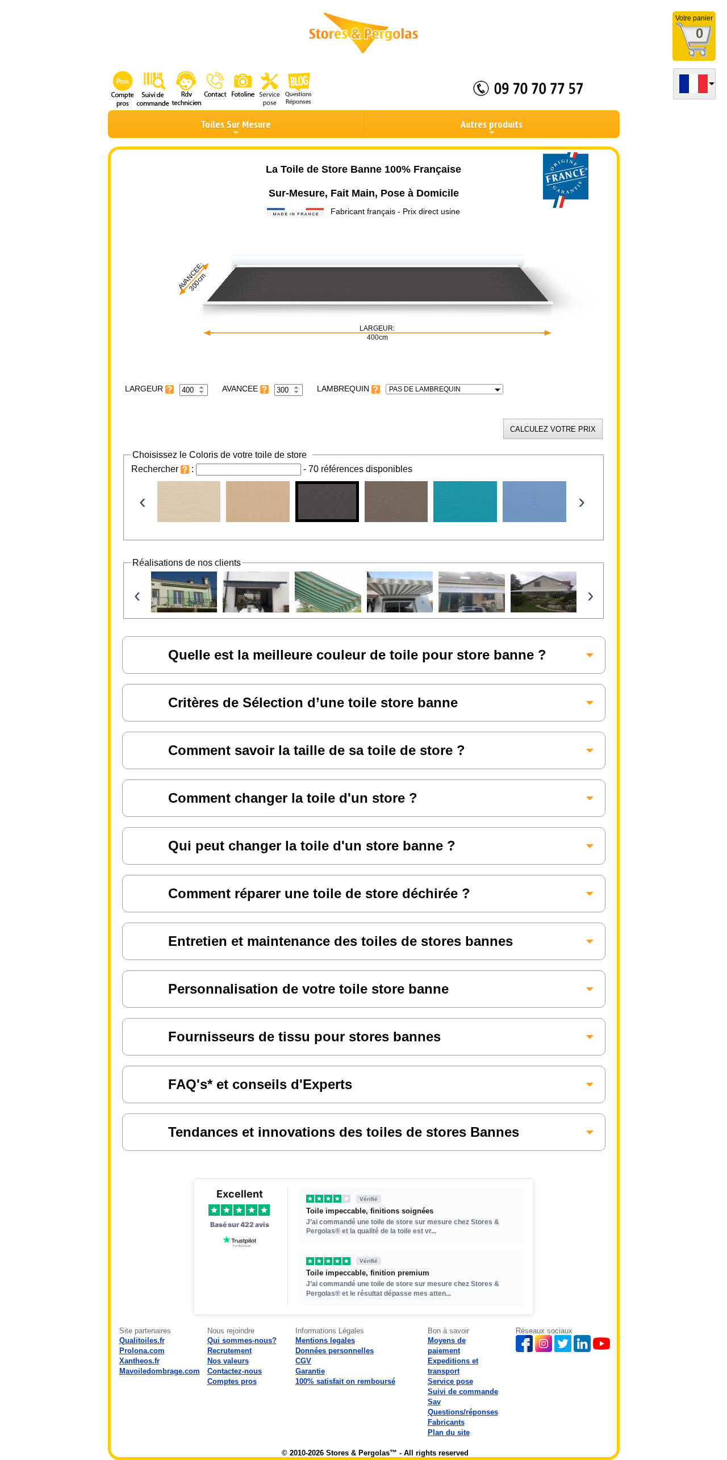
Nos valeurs (228, 1361)
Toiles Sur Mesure (235, 124)
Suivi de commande (463, 1391)
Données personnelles (334, 1350)
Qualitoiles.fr (142, 1340)
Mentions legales (325, 1340)
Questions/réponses (463, 1412)
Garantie (310, 1371)
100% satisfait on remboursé (345, 1381)
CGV (303, 1361)
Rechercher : (163, 469)
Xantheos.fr (139, 1361)
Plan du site (449, 1432)
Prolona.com (142, 1350)
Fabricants (446, 1422)
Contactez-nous (234, 1371)
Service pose (450, 1381)
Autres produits (492, 124)
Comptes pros (232, 1381)
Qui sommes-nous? (242, 1340)
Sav (434, 1402)
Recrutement (229, 1350)
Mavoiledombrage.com (159, 1371)
